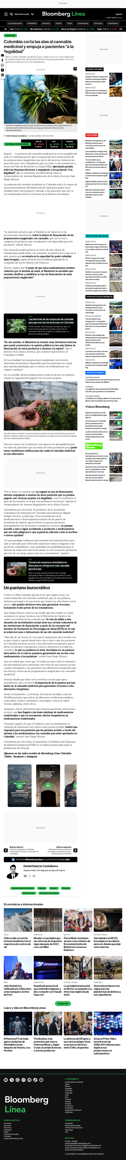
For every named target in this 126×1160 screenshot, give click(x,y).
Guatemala (69, 1112)
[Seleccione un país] (32, 14)
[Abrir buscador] (11, 14)
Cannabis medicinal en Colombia (22, 888)
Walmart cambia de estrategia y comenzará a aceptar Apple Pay (96, 175)
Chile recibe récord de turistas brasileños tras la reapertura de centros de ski (17, 943)
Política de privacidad (72, 1126)
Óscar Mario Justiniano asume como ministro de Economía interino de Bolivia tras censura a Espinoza (77, 944)
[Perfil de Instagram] (23, 1080)
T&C (66, 1132)
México (67, 1086)
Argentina (68, 1089)
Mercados (7, 1126)
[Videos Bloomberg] (103, 407)
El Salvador (69, 1108)
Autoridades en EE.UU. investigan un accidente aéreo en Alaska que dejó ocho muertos (107, 943)
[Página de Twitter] (12, 1080)
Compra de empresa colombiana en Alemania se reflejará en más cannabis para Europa (49, 565)
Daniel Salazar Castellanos (17, 136)
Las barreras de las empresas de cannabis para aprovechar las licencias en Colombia (51, 321)
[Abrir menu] (6, 14)
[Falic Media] (107, 18)
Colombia (68, 1091)
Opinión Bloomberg (95, 373)
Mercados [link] (46, 23)
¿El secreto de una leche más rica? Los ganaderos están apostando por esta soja (96, 469)
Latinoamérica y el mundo (74, 1082)
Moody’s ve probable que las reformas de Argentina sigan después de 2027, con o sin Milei (48, 943)
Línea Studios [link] (113, 23)
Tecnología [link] (98, 23)
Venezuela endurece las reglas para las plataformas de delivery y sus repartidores (107, 990)
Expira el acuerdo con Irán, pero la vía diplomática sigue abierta (96, 415)
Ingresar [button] (119, 14)
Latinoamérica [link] (83, 23)
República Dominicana (73, 1110)
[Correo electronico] (25, 875)
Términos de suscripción (74, 1128)
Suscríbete (69, 1123)
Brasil (67, 1084)
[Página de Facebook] (6, 1080)
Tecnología (69, 1130)
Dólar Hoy (7, 1128)
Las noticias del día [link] (15, 23)
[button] (75, 68)
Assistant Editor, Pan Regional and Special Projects (44, 870)
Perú (66, 1097)
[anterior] (6, 850)
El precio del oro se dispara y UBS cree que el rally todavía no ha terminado (96, 93)
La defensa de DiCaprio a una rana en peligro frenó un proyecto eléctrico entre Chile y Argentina (77, 1043)
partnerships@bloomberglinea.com (78, 1143)
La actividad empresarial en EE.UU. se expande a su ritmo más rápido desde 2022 (78, 990)
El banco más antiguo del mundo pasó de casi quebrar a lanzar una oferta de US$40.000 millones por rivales (96, 340)
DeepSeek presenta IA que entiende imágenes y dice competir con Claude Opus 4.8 (48, 990)
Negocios (10, 36)
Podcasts (7, 1136)
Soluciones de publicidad (74, 1150)
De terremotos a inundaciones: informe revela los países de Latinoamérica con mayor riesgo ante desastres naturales (96, 459)
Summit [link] (58, 23)
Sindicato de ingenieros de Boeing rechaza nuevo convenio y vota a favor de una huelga (24, 851)
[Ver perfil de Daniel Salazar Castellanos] (14, 871)
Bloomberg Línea (28, 893)
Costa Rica (69, 1106)
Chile (67, 1095)
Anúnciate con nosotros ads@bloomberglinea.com (83, 1145)
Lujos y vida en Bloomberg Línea (25, 1008)
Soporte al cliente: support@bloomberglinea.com (82, 1148)
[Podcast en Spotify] (41, 1080)
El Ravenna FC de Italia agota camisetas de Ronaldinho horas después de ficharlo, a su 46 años (17, 1044)
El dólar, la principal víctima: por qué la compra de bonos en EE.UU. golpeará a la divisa (96, 288)
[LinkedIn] (34, 875)
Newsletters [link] (32, 23)
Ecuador (68, 1099)
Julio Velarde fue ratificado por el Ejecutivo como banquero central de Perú (17, 990)
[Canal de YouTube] (18, 1080)
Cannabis (42, 888)
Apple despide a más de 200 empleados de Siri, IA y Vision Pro (96, 184)
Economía (66, 888)
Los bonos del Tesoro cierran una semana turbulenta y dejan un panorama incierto (96, 353)
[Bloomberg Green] (103, 446)
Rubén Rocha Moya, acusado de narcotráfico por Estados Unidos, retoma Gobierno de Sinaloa (59, 851)
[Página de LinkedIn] (29, 1080)
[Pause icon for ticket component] (5, 29)
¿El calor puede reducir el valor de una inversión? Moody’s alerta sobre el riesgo (96, 477)
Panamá (68, 1101)
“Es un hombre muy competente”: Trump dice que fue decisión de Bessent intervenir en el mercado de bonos (96, 165)
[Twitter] (29, 875)
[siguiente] (75, 850)
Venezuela (68, 1093)
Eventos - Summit (71, 1141)
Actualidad (8, 1130)
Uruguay (68, 1104)
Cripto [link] (69, 23)
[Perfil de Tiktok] (35, 1080)
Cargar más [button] (63, 1003)
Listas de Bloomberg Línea (13, 1138)
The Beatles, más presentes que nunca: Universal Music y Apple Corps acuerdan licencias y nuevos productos (47, 1044)
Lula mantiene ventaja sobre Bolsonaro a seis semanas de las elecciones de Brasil (96, 154)
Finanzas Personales (11, 1134)
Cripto (6, 1132)
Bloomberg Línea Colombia (49, 893)
